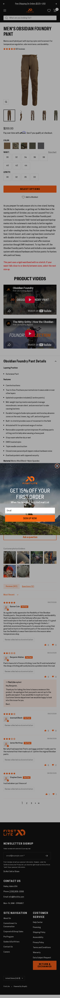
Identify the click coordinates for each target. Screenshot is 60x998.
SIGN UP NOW (30, 518)
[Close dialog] (57, 466)
